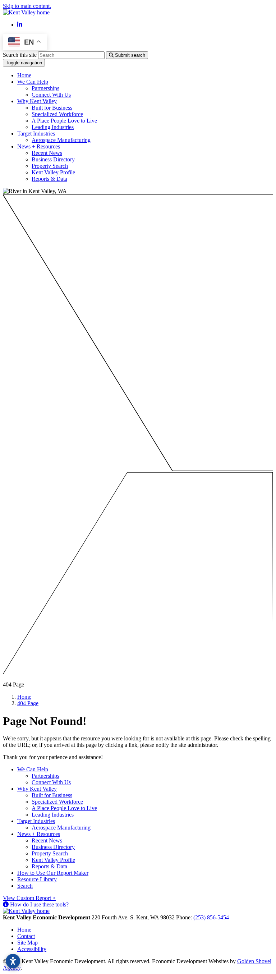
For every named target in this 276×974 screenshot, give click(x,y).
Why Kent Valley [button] (37, 101)
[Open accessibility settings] (13, 961)
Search (25, 886)
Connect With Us (51, 95)
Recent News (47, 153)
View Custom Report (29, 898)
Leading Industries (53, 127)
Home (24, 75)
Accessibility (31, 949)
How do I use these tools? (39, 904)
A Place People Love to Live (64, 121)
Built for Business (52, 108)
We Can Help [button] (32, 82)
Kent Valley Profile (53, 172)
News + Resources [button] (38, 146)
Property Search (50, 166)
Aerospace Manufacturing (61, 140)
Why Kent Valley (37, 789)
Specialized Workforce (57, 114)
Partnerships (45, 88)
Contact (26, 936)
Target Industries (36, 821)
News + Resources (38, 834)
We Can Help (32, 769)
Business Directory (53, 159)
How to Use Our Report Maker (52, 873)
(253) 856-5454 (211, 917)
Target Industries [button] (36, 133)
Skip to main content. (27, 6)
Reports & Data (49, 179)
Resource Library (37, 879)
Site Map (27, 942)
